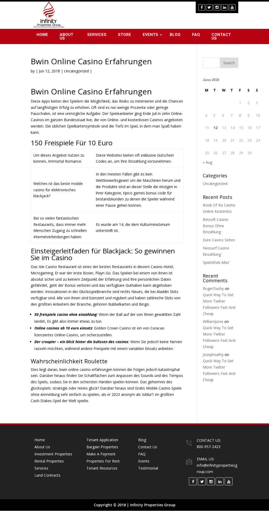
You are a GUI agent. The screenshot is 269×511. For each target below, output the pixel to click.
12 (215, 127)
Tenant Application (102, 439)
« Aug (207, 162)
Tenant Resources (101, 468)
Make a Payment (101, 453)
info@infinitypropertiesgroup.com (217, 468)
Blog (175, 34)
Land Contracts (47, 475)
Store (124, 34)
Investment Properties (53, 453)
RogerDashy (213, 288)
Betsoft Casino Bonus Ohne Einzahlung (215, 226)
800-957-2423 (208, 446)
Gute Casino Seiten (219, 239)
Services (96, 34)
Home (42, 34)
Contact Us (221, 36)
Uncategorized (215, 183)
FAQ (196, 34)
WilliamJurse (213, 321)
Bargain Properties (102, 446)
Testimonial (148, 468)
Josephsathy (213, 354)
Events (150, 34)
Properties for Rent (103, 461)
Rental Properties (49, 461)
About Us (66, 36)
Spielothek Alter (216, 262)
